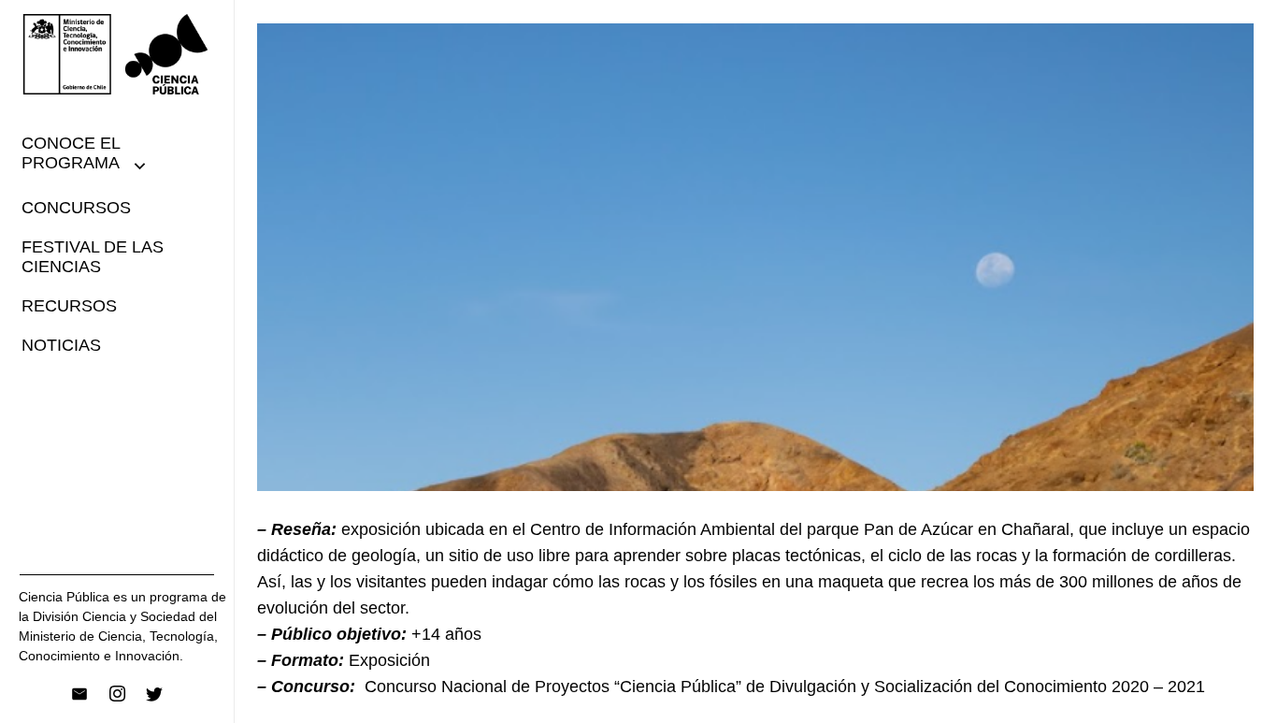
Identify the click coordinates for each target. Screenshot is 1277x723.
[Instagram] (117, 694)
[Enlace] (117, 54)
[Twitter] (154, 694)
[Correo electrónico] (79, 694)
